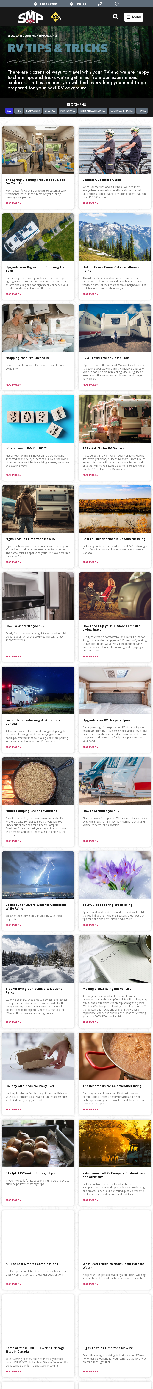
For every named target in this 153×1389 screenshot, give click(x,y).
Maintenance (41, 35)
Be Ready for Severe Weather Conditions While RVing (36, 906)
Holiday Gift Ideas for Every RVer (30, 1086)
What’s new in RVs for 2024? (26, 448)
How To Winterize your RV (25, 626)
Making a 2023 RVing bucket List (107, 989)
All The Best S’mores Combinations (32, 1264)
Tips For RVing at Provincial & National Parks (34, 990)
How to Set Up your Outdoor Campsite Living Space (111, 628)
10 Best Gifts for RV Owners (103, 448)
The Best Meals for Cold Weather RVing (112, 1086)
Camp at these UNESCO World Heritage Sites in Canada (35, 1350)
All (55, 35)
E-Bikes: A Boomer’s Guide (102, 180)
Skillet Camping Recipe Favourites (31, 811)
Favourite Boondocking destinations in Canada (34, 722)
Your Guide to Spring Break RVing (107, 905)
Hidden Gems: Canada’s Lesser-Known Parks (111, 269)
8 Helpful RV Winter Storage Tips (30, 1173)
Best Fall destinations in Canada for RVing (114, 539)
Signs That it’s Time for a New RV (31, 539)
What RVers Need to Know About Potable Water (113, 1265)
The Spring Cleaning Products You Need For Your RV (35, 181)
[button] (133, 17)
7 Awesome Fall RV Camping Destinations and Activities (114, 1175)
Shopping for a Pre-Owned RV (28, 358)
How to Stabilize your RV (101, 811)
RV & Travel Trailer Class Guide (106, 358)
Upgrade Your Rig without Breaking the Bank (35, 269)
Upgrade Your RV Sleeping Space (107, 720)
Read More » (13, 203)
